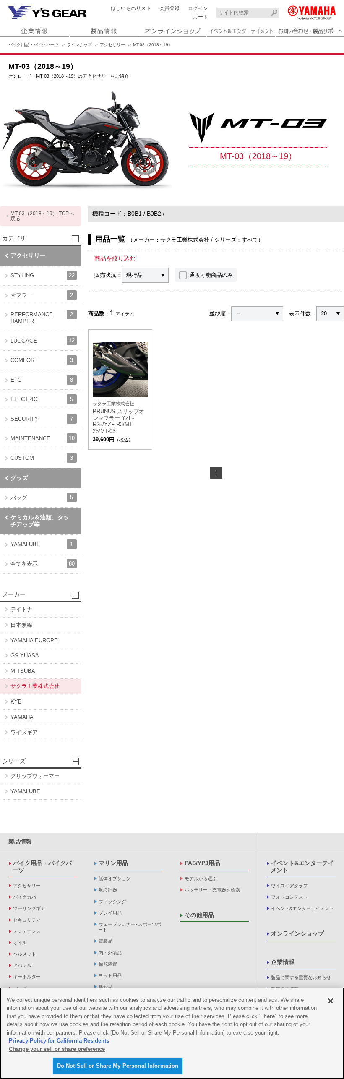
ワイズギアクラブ (289, 885)
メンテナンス (27, 931)
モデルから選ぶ (201, 878)
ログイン (198, 8)
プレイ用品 (110, 912)
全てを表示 (42, 563)
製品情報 (20, 841)
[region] (172, 1033)
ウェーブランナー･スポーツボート (129, 927)
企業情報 (282, 962)
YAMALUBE (41, 544)
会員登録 (169, 8)
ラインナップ (79, 44)
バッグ (41, 497)
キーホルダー (27, 976)
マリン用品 (113, 863)
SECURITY (41, 419)
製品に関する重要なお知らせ (301, 977)
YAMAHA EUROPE (34, 640)
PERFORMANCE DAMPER (41, 317)
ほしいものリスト (131, 8)
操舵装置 (108, 964)
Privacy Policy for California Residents (59, 1040)
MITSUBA (22, 671)
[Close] (330, 1001)
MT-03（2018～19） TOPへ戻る (42, 216)
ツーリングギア (29, 908)
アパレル (22, 965)
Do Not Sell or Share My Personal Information (118, 1066)
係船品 (105, 986)
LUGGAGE (42, 340)
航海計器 (108, 889)
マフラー (41, 295)
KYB (16, 701)
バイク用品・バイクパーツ (33, 44)
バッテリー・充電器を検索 (212, 889)
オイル (20, 942)
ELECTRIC (41, 399)
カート (200, 17)
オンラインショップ (297, 933)
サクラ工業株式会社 (35, 686)
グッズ (19, 477)
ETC (41, 380)
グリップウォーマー (35, 776)
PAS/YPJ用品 (202, 863)
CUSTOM (41, 458)
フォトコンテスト (289, 896)
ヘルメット (24, 954)
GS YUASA (24, 655)
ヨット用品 (110, 975)
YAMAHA (22, 717)
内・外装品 (110, 952)
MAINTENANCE (42, 438)
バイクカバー (27, 896)
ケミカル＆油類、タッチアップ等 (39, 521)
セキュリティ (27, 920)
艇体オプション (115, 878)
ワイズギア (24, 732)
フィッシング (112, 901)
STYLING (42, 275)
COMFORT (41, 360)
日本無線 (21, 625)
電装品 (105, 940)
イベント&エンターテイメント (302, 866)
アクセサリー (112, 44)
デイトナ (21, 609)
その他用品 (199, 915)
